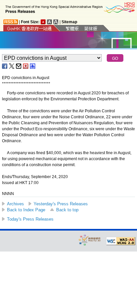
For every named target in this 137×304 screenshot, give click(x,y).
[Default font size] (43, 21)
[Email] (19, 66)
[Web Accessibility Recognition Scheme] (90, 240)
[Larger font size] (49, 21)
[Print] (33, 66)
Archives (15, 203)
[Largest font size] (56, 21)
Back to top (67, 209)
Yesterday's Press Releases (61, 203)
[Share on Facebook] (5, 66)
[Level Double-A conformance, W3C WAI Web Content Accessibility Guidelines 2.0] (120, 241)
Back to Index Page (26, 209)
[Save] (26, 66)
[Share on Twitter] (12, 66)
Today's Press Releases (30, 219)
